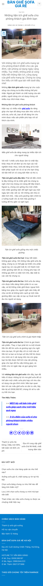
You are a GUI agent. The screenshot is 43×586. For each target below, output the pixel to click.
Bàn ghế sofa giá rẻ (21, 4)
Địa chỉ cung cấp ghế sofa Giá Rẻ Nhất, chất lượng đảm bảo (31, 446)
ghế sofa (26, 108)
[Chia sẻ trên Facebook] (15, 433)
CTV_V (33, 25)
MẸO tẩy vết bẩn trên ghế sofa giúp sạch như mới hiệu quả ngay (21, 407)
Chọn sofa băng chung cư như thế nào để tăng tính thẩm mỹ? (20, 485)
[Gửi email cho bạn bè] (23, 433)
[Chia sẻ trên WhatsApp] (11, 433)
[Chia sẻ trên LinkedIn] (32, 433)
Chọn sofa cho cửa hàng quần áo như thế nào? (20, 470)
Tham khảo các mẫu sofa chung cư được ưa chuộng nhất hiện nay (21, 500)
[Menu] (3, 4)
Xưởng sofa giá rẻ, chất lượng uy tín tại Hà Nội (20, 478)
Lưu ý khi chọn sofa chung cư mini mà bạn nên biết (20, 493)
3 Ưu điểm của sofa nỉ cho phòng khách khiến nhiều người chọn (21, 420)
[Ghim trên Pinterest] (28, 433)
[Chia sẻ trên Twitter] (19, 433)
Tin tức (21, 12)
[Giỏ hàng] (39, 4)
